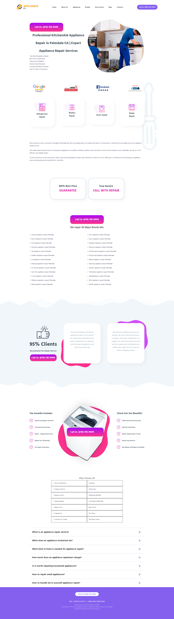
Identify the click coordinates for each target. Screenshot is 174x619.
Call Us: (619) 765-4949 (147, 7)
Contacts (120, 7)
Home (54, 7)
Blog (110, 7)
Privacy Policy (79, 601)
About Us (64, 7)
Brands (87, 7)
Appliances (76, 7)
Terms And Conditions (96, 601)
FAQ (70, 601)
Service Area (99, 7)
